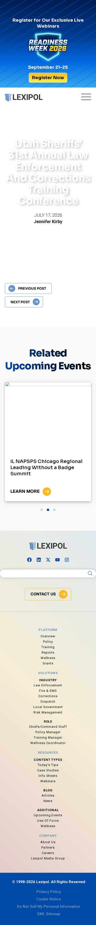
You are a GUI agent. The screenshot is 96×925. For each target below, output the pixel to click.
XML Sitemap (48, 914)
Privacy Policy (48, 891)
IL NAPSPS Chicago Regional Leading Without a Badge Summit (46, 467)
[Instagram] (66, 560)
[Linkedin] (38, 560)
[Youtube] (57, 560)
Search (90, 573)
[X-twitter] (48, 560)
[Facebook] (29, 560)
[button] (41, 510)
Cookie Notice (48, 899)
